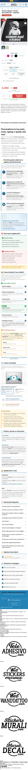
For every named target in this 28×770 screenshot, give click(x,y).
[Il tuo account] (23, 4)
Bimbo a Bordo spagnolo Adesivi (13, 8)
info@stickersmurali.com (5, 636)
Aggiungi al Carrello (19, 96)
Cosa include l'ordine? (7, 524)
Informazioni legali (4, 631)
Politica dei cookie (4, 633)
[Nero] (16, 55)
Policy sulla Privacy (16, 600)
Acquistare (2, 624)
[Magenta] (8, 55)
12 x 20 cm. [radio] (6, 74)
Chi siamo (2, 628)
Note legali (23, 632)
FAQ (25, 625)
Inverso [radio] (14, 63)
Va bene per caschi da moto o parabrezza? (13, 539)
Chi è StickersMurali (4, 629)
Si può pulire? (5, 521)
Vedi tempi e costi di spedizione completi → (12, 484)
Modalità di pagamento (16, 625)
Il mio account (15, 636)
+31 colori (21, 55)
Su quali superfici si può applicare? (11, 506)
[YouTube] (6, 766)
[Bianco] (4, 55)
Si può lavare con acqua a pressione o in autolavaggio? (12, 535)
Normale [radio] (9, 63)
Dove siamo (18, 629)
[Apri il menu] (2, 4)
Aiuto (20, 636)
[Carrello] (26, 4)
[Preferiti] (20, 4)
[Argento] (12, 55)
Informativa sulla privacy (15, 632)
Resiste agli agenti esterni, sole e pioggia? (13, 531)
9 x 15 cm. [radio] (21, 70)
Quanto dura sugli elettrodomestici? (11, 542)
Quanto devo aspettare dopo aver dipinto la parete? (13, 513)
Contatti (2, 635)
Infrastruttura (13, 629)
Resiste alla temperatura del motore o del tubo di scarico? (13, 546)
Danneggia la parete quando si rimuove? (12, 518)
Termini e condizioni (4, 632)
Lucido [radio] (11, 60)
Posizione (4, 63)
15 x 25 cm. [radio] (13, 74)
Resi (23, 625)
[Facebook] (2, 766)
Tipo (3, 60)
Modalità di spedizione (5, 625)
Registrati (14, 604)
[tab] (3, 47)
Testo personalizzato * (14, 78)
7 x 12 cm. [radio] (13, 69)
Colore (14, 53)
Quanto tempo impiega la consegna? (11, 528)
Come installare (3, 625)
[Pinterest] (4, 766)
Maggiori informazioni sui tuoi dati (6, 607)
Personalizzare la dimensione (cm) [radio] (21, 74)
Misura (14, 67)
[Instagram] (1, 766)
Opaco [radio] (6, 60)
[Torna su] (0, 769)
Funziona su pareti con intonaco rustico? (12, 509)
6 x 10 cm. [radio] (6, 70)
